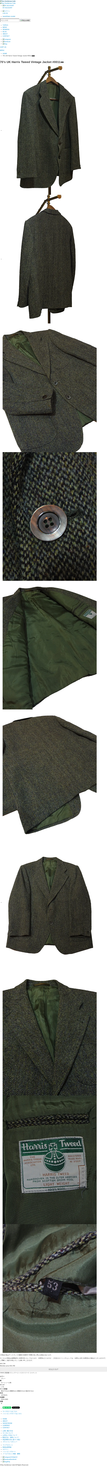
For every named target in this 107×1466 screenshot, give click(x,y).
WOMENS (6, 29)
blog (8, 1461)
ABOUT (5, 34)
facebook (13, 1459)
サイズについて (8, 1433)
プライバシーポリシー (10, 1442)
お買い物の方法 (8, 1431)
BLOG (5, 31)
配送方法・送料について (11, 1437)
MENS (5, 27)
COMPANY (6, 1425)
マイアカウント (8, 1445)
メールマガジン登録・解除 (11, 1454)
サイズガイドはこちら (10, 1411)
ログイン (5, 1449)
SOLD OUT (53, 1369)
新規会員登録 (7, 1447)
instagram (14, 1457)
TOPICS (5, 25)
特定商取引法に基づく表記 (11, 1439)
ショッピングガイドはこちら (12, 1413)
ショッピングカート (9, 1451)
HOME (5, 53)
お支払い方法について (10, 1435)
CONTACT (6, 36)
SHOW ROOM (7, 1423)
